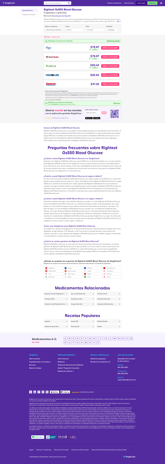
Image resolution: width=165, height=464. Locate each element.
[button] (52, 37)
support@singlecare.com (127, 380)
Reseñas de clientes (65, 371)
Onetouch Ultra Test (103, 299)
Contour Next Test (76, 304)
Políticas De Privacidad (61, 450)
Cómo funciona (129, 3)
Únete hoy (116, 103)
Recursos (32, 365)
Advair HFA (74, 321)
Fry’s (50, 274)
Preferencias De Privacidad (80, 450)
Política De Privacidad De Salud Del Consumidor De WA (108, 450)
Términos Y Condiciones (43, 450)
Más (118, 21)
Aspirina (47, 321)
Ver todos (35, 342)
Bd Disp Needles (102, 321)
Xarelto (99, 326)
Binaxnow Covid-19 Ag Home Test (55, 294)
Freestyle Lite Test (76, 299)
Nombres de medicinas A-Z (100, 362)
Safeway (109, 274)
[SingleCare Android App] (65, 392)
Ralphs (89, 274)
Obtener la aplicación (114, 3)
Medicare (61, 362)
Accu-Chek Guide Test (78, 294)
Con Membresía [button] (95, 49)
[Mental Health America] (62, 437)
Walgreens (52, 268)
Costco (109, 277)
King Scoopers (72, 271)
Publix (89, 277)
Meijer (69, 277)
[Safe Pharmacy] (37, 437)
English (31, 450)
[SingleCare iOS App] (54, 392)
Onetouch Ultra (50, 299)
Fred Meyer (110, 271)
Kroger (70, 268)
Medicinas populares (98, 359)
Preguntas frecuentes (28, 14)
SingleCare (37, 456)
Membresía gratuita (113, 41)
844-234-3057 (123, 367)
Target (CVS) (52, 271)
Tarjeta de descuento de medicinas (70, 365)
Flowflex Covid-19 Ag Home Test (55, 304)
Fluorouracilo (75, 326)
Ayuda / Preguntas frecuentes (68, 368)
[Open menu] (161, 3)
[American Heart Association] (73, 437)
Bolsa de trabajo (35, 368)
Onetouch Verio (102, 294)
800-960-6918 (123, 373)
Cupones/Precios (27, 10)
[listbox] (54, 28)
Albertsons (52, 277)
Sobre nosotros (34, 359)
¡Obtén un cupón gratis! (110, 48)
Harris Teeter (71, 274)
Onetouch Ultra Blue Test (105, 304)
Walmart (89, 268)
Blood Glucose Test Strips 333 (61, 16)
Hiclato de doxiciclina (52, 326)
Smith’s (89, 271)
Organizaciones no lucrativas (39, 362)
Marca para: (48, 16)
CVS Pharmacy (111, 268)
